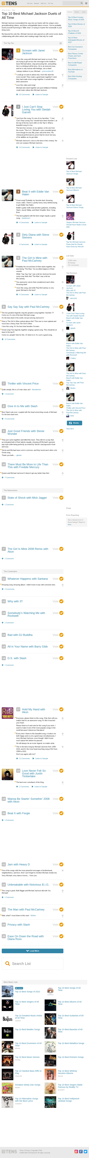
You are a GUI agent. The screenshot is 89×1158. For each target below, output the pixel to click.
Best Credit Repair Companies (75, 64)
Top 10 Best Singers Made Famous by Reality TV (70, 1086)
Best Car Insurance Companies (75, 48)
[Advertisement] (32, 170)
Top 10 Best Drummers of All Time (28, 1044)
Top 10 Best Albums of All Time (69, 1003)
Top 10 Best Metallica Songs (71, 1043)
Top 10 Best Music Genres (27, 1057)
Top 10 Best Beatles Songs (27, 1029)
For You (50, 3)
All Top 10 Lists (6, 10)
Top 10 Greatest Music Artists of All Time (28, 1016)
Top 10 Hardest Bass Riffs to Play (28, 1072)
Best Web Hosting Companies (75, 77)
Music (13, 10)
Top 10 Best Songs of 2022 (27, 991)
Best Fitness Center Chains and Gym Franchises (75, 56)
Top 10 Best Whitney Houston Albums (67, 1072)
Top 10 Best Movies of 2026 (76, 25)
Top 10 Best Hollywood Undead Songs (68, 1099)
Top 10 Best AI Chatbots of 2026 (74, 32)
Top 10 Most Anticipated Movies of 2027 (76, 40)
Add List (43, 3)
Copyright (34, 1150)
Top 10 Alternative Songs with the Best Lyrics (26, 1099)
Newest (36, 3)
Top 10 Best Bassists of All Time (70, 1030)
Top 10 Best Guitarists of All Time (70, 1016)
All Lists (30, 3)
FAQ (40, 1150)
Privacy (27, 1150)
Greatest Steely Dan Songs (27, 1085)
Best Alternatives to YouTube (75, 70)
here (69, 524)
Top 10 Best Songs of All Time (69, 989)
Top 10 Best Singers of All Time (27, 1003)
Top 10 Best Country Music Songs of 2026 (76, 18)
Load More (32, 951)
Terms (21, 1150)
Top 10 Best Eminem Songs (71, 1057)
